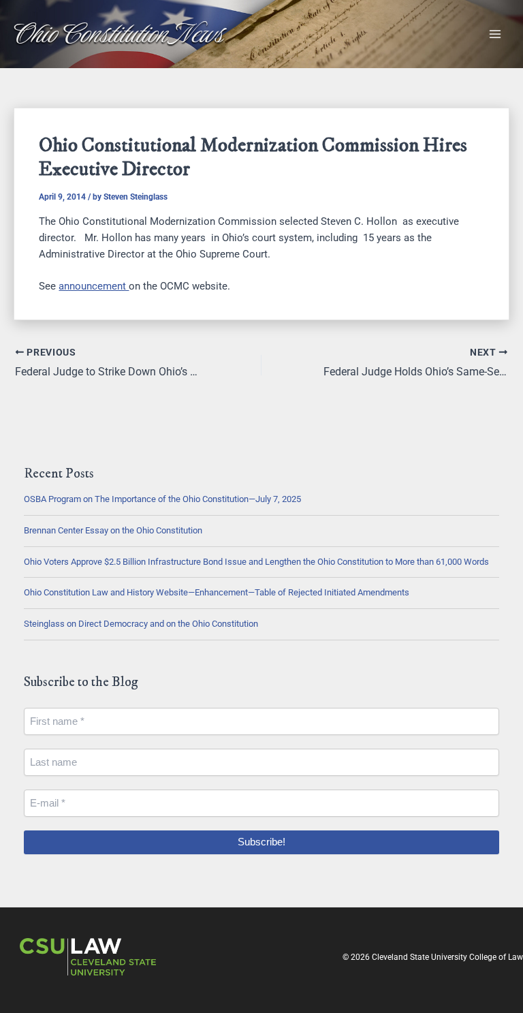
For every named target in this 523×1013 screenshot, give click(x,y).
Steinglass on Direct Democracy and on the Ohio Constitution (141, 624)
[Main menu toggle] (495, 34)
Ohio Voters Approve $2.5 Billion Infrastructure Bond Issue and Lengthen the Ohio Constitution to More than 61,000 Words (256, 562)
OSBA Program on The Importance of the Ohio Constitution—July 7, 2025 (162, 499)
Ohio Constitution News (119, 33)
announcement (94, 286)
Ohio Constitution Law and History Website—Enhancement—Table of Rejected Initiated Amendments (216, 592)
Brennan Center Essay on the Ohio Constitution (113, 530)
